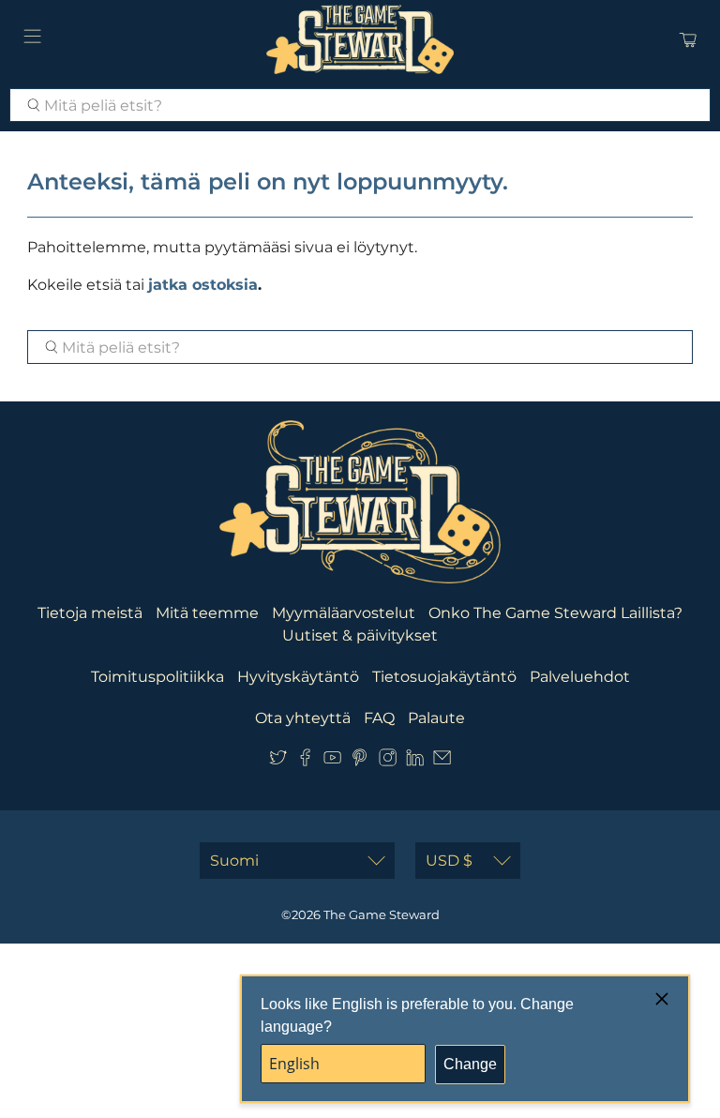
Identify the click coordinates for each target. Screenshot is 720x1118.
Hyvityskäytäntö (298, 677)
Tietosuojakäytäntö (444, 677)
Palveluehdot (580, 677)
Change (470, 1064)
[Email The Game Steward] (442, 761)
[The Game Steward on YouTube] (332, 761)
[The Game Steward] (360, 39)
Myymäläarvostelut (343, 613)
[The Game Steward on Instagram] (388, 761)
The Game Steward (381, 914)
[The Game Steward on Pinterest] (359, 761)
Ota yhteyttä (303, 718)
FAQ (379, 718)
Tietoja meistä (90, 613)
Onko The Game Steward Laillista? (555, 613)
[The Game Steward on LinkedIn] (415, 761)
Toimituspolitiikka (157, 677)
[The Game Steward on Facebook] (305, 761)
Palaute (436, 718)
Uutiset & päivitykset (360, 635)
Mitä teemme (207, 613)
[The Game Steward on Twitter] (278, 761)
